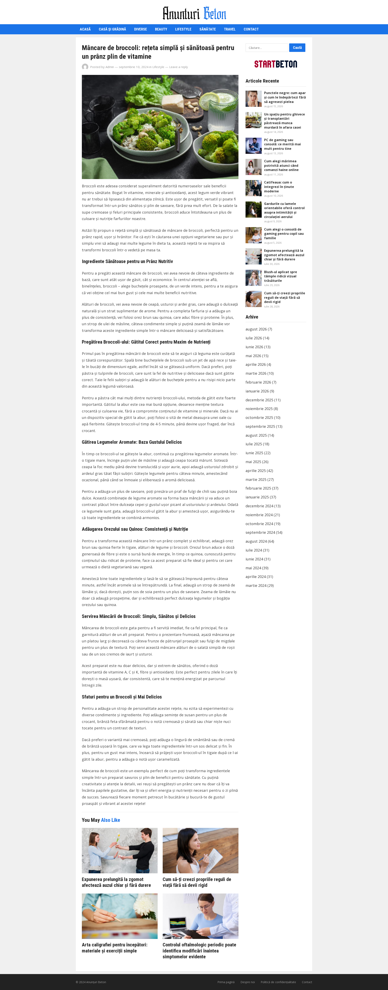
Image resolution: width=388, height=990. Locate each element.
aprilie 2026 (256, 364)
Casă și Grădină (112, 29)
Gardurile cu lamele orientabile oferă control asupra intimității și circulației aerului (284, 210)
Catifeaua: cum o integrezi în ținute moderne (279, 186)
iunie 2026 (254, 346)
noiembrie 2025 (259, 408)
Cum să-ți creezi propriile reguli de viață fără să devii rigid (197, 882)
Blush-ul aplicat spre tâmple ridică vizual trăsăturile (280, 276)
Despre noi (247, 982)
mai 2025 (253, 461)
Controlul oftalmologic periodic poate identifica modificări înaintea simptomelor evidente (199, 951)
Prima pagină (226, 982)
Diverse (140, 29)
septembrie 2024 (260, 532)
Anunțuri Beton (96, 982)
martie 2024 (256, 585)
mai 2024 (253, 567)
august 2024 (256, 541)
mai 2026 (253, 355)
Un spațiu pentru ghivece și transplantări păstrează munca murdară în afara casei (284, 121)
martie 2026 (256, 373)
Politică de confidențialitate (278, 982)
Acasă (85, 29)
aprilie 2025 (256, 470)
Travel (230, 29)
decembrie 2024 (259, 505)
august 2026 (256, 329)
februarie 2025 (258, 488)
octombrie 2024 (259, 523)
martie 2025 (256, 479)
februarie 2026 (258, 382)
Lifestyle (183, 29)
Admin (109, 67)
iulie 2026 (254, 338)
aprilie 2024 (256, 576)
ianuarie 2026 (257, 391)
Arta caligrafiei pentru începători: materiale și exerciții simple (115, 948)
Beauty (161, 29)
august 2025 (256, 435)
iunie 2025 (254, 452)
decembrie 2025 (259, 399)
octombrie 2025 (259, 417)
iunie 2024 (254, 559)
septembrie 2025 (260, 426)
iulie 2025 (254, 444)
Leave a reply (178, 67)
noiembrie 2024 (259, 514)
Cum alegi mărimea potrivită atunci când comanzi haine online (281, 165)
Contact (251, 29)
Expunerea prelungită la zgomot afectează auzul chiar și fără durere (116, 882)
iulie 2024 (254, 550)
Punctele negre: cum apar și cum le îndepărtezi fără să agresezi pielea (285, 97)
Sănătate (207, 29)
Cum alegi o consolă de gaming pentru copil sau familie (284, 233)
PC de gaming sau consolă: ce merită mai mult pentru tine (282, 144)
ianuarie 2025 (257, 497)
